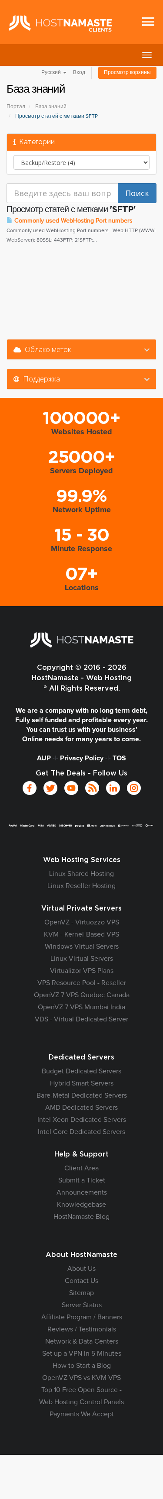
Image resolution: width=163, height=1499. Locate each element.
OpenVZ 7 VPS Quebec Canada (82, 995)
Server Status (82, 1305)
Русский (51, 72)
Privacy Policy (81, 758)
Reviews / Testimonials (81, 1329)
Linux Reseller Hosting (81, 885)
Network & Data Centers (81, 1341)
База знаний (51, 107)
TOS (119, 758)
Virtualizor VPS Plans (81, 970)
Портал (16, 107)
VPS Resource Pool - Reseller (81, 982)
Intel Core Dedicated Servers (81, 1131)
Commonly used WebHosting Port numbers (73, 221)
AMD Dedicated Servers (81, 1107)
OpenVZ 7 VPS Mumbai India (81, 1007)
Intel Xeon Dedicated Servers (81, 1119)
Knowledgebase (81, 1204)
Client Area (81, 1168)
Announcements (82, 1192)
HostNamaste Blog (81, 1216)
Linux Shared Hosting (81, 873)
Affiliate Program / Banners (81, 1317)
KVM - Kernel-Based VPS (81, 934)
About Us (81, 1268)
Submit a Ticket (81, 1180)
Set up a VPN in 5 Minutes (81, 1353)
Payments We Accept (82, 1414)
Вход (79, 72)
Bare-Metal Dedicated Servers (82, 1095)
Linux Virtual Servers (81, 958)
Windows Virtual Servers (82, 946)
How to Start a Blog (82, 1365)
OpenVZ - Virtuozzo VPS (81, 922)
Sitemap (81, 1292)
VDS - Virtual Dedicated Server (81, 1019)
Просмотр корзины (127, 72)
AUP (44, 758)
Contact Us (81, 1280)
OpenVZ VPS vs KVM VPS (81, 1377)
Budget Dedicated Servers (81, 1071)
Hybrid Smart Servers (81, 1083)
